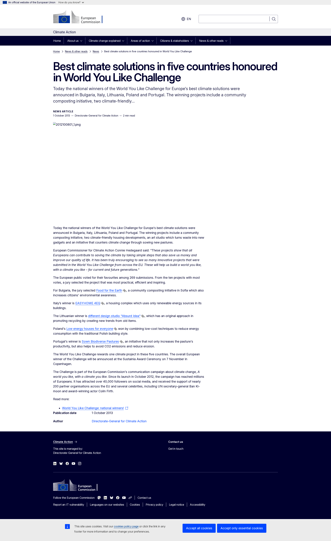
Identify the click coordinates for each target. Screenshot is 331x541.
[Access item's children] (82, 41)
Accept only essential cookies (241, 528)
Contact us (144, 497)
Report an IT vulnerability (68, 504)
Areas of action (140, 40)
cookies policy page (126, 526)
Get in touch (175, 448)
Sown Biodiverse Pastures (100, 341)
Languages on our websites (107, 504)
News (96, 51)
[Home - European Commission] (81, 17)
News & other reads (211, 40)
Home (57, 40)
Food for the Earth (109, 290)
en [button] (189, 19)
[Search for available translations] (124, 290)
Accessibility (197, 504)
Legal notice (176, 504)
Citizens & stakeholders (174, 40)
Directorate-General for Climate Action (119, 421)
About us (73, 40)
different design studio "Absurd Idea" (114, 316)
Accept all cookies (199, 528)
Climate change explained (105, 40)
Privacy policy (154, 504)
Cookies (135, 504)
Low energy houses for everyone (89, 328)
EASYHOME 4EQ (87, 303)
